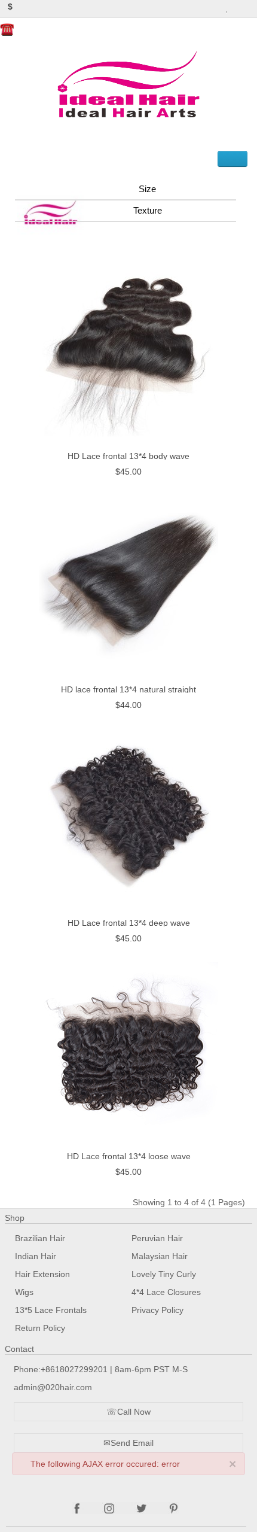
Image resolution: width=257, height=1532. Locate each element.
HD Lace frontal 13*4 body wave (128, 456)
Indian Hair (35, 1256)
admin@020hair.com (53, 1387)
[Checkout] (250, 7)
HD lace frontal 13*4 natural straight (128, 689)
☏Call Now (128, 1412)
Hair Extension (42, 1274)
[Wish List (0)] (227, 7)
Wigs (24, 1292)
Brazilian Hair (40, 1238)
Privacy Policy (157, 1310)
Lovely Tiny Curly (163, 1274)
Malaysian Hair (159, 1256)
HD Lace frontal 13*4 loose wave (129, 1156)
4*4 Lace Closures (166, 1292)
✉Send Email (128, 1443)
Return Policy (40, 1328)
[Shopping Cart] (238, 7)
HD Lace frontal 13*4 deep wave (129, 923)
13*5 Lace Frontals (51, 1310)
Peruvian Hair (157, 1238)
